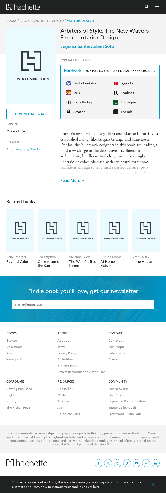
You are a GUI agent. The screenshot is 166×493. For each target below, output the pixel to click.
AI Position (65, 359)
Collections (14, 347)
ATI (59, 407)
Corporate (15, 381)
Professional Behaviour (125, 414)
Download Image (31, 114)
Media (62, 395)
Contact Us (116, 340)
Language (21, 149)
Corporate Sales (68, 414)
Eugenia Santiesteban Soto (87, 46)
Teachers (63, 401)
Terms (61, 347)
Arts (9, 149)
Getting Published (19, 389)
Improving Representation (127, 401)
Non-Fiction (38, 149)
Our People (117, 347)
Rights (10, 395)
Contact (116, 333)
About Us (64, 340)
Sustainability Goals (122, 407)
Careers (114, 359)
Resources (65, 381)
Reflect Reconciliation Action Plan (81, 372)
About (62, 333)
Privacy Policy (66, 353)
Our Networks (118, 389)
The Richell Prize (18, 407)
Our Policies (117, 395)
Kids (9, 353)
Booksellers (65, 389)
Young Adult (15, 359)
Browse (11, 340)
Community (118, 381)
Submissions (117, 353)
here (96, 487)
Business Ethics (67, 365)
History (11, 401)
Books (11, 333)
